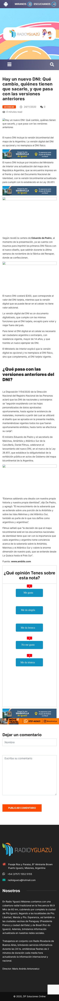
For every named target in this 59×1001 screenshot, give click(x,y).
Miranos (20, 4)
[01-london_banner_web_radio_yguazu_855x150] (29, 153)
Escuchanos (42, 4)
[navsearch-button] (52, 64)
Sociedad (9, 107)
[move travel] (29, 721)
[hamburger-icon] (9, 64)
